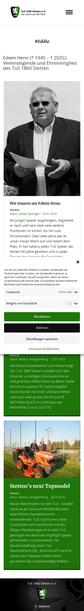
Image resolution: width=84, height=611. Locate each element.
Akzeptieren (42, 316)
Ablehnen (42, 327)
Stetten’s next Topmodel (40, 486)
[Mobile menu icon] (69, 12)
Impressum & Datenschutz (44, 348)
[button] (78, 262)
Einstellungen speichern (42, 339)
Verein (14, 210)
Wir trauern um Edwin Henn (35, 203)
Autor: (25, 214)
